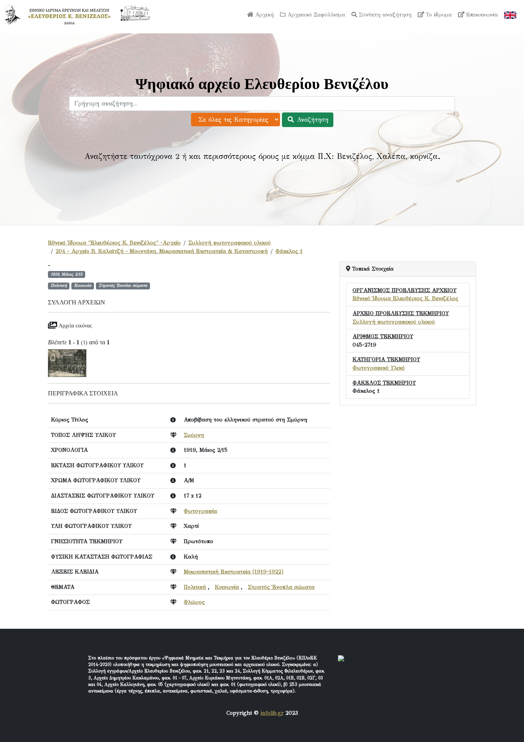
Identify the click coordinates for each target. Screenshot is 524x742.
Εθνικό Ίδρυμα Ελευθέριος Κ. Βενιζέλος (405, 298)
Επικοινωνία (481, 14)
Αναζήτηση (311, 119)
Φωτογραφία (200, 510)
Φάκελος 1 (289, 251)
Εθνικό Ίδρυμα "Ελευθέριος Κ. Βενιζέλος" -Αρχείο (114, 242)
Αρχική (263, 14)
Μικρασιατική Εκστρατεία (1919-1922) (233, 571)
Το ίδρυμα (438, 14)
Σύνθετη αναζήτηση (384, 14)
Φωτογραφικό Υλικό (379, 367)
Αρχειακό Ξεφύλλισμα (315, 14)
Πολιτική (195, 586)
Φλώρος (194, 601)
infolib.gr (271, 712)
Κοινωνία (227, 586)
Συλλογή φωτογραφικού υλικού (229, 242)
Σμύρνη (194, 434)
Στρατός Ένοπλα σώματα (281, 586)
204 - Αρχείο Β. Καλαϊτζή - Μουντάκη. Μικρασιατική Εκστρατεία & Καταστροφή (162, 251)
